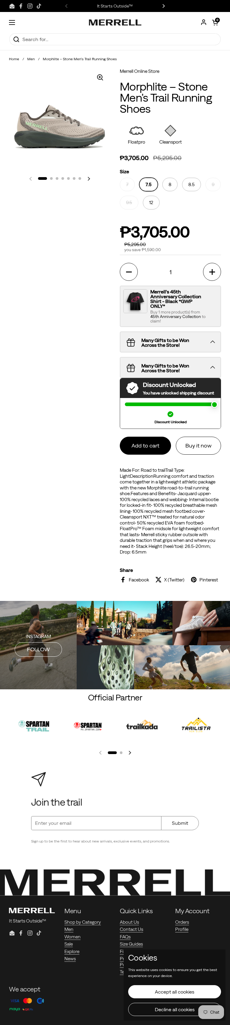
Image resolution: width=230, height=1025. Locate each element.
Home (14, 59)
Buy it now (198, 445)
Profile (181, 929)
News (70, 958)
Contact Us (131, 929)
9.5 (129, 202)
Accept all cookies (174, 991)
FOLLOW (38, 649)
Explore (71, 951)
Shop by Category (82, 922)
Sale (68, 943)
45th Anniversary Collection (176, 316)
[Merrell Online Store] (115, 22)
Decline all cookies (175, 1009)
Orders (182, 922)
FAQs (125, 936)
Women (72, 936)
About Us (129, 922)
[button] (215, 22)
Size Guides (131, 943)
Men (31, 59)
